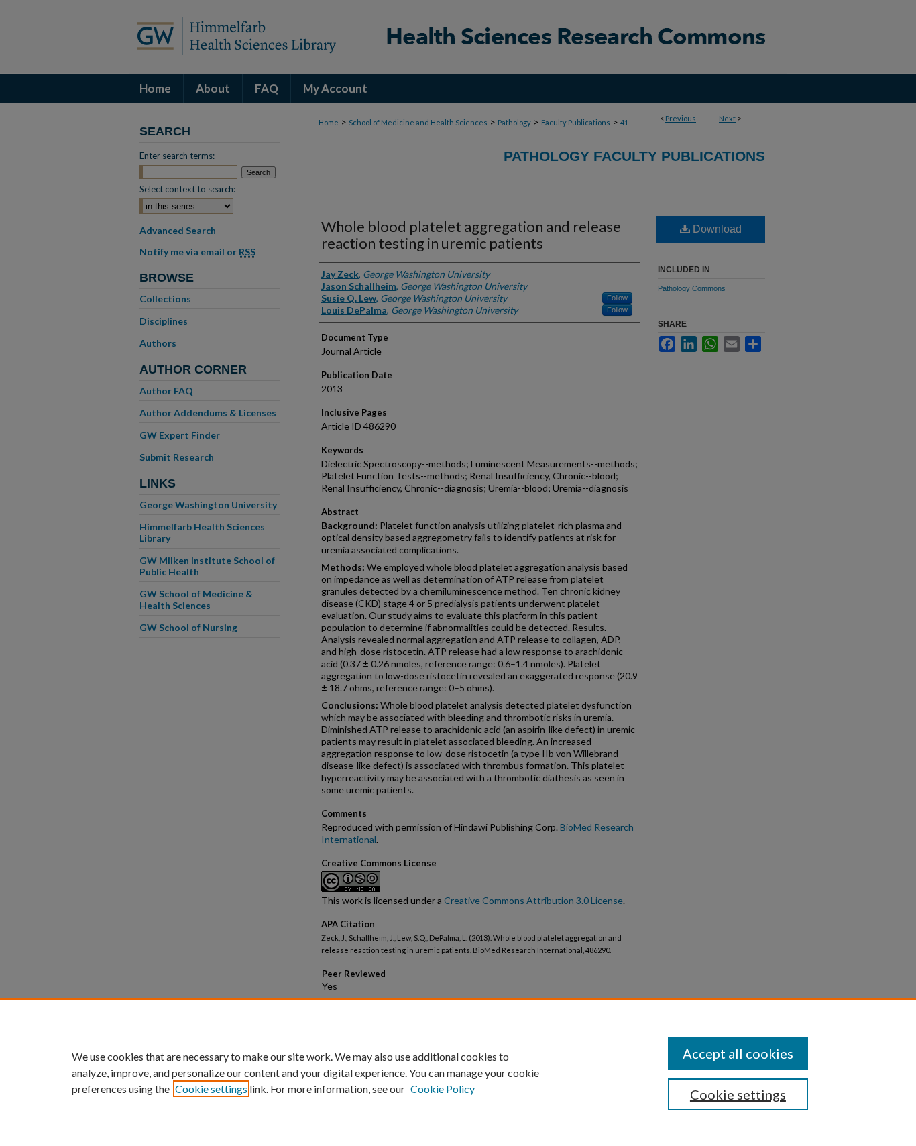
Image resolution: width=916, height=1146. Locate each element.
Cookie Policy (442, 1088)
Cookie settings (211, 1088)
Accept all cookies (738, 1053)
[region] (458, 1072)
